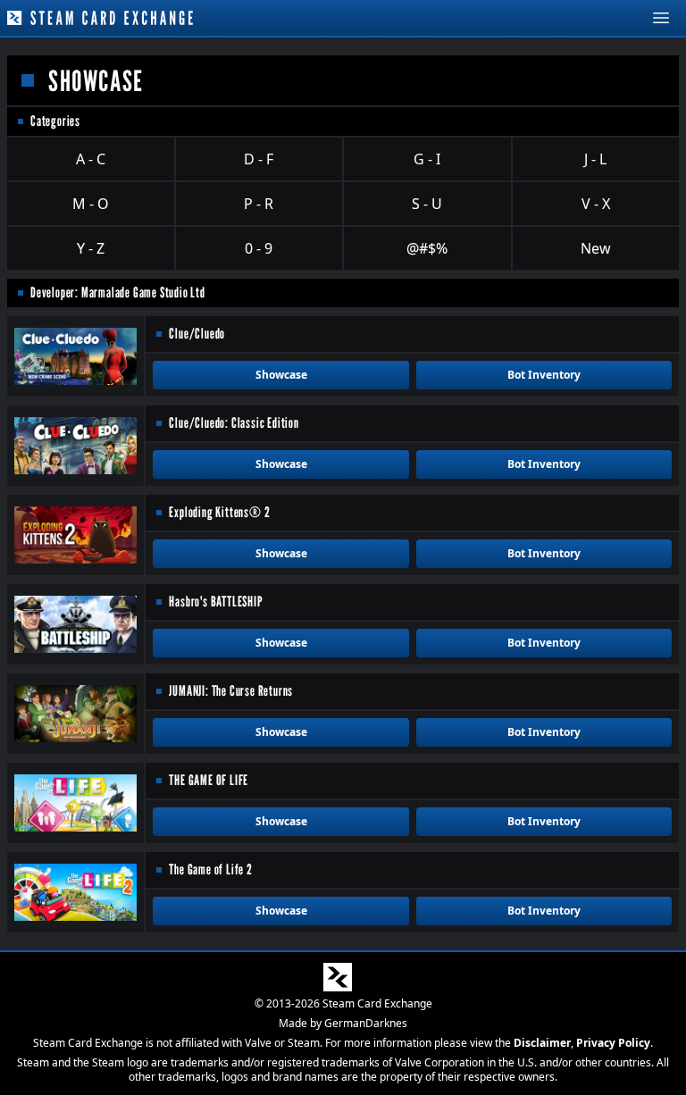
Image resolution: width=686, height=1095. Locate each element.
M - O (90, 203)
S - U (427, 203)
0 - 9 (258, 248)
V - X (595, 203)
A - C (90, 159)
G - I (427, 159)
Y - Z (91, 248)
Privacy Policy (613, 1042)
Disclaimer (542, 1042)
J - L (595, 159)
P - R (258, 203)
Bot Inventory (544, 374)
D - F (258, 159)
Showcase (281, 374)
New (596, 248)
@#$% (427, 248)
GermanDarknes (365, 1023)
